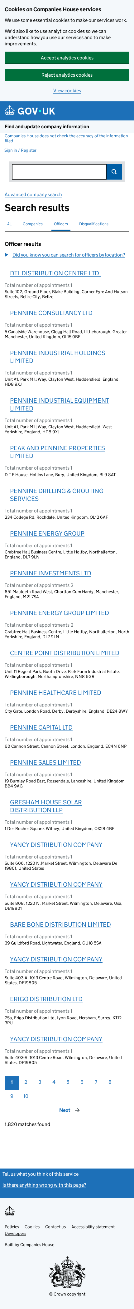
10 (25, 1096)
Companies (33, 224)
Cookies (32, 1227)
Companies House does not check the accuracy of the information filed (66, 138)
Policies (12, 1227)
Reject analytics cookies (67, 75)
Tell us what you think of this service (40, 1174)
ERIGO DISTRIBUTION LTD (46, 999)
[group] (67, 255)
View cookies (67, 91)
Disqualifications (93, 224)
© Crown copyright (67, 1294)
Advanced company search (33, 194)
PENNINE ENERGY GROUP (47, 533)
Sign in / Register (20, 150)
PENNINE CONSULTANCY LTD (51, 313)
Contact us (55, 1227)
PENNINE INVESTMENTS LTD (50, 573)
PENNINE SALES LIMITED (45, 762)
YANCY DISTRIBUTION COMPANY (56, 844)
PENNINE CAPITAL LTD (41, 727)
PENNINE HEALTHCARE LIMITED (55, 692)
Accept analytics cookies (67, 58)
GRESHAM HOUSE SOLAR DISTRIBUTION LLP (46, 806)
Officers (61, 224)
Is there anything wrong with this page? (44, 1185)
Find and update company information (47, 127)
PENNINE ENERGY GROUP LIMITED (59, 613)
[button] (65, 255)
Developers (15, 1233)
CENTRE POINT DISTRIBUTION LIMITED (64, 653)
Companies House (37, 1244)
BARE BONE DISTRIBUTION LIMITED (60, 924)
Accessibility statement (93, 1227)
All (9, 224)
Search (114, 172)
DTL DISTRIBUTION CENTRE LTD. (55, 273)
